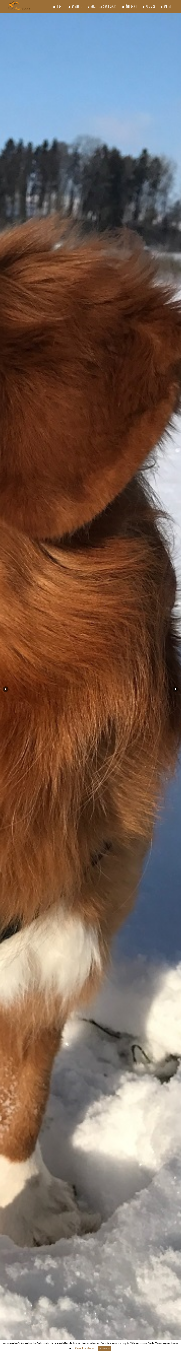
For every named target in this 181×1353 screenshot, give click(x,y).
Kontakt (150, 6)
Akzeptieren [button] (104, 1348)
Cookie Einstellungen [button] (84, 1348)
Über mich (131, 6)
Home (59, 6)
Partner (168, 6)
